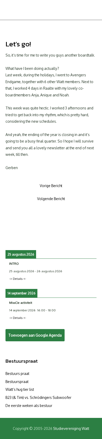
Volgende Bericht (51, 198)
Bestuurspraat (21, 361)
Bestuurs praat (17, 373)
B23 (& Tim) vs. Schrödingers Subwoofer (38, 397)
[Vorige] (14, 238)
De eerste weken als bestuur (28, 405)
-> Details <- (17, 279)
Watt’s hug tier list (19, 389)
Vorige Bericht (51, 185)
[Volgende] (87, 238)
